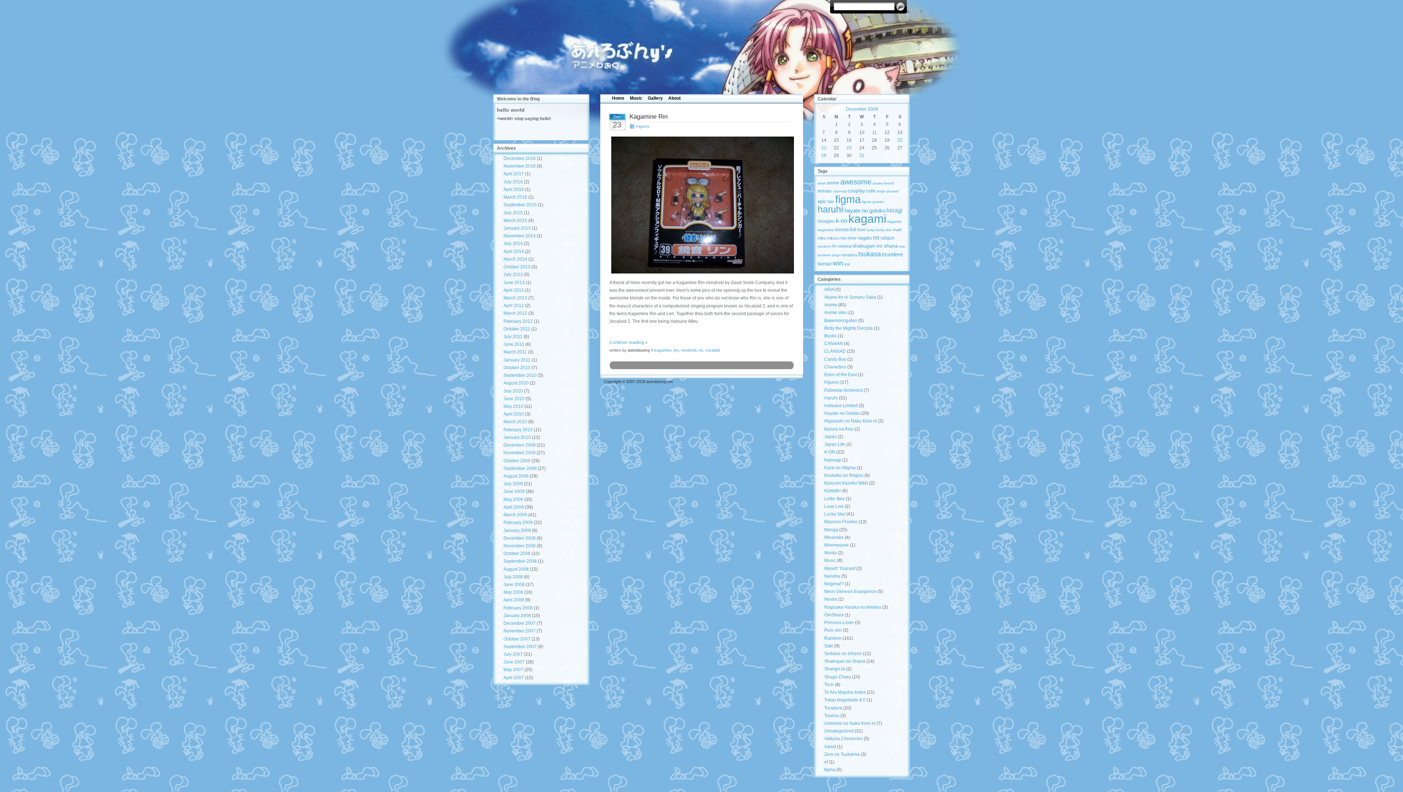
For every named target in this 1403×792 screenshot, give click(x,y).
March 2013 (515, 298)
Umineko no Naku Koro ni (849, 723)
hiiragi (894, 210)
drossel (892, 191)
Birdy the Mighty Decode (848, 328)
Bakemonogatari (840, 320)
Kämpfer (832, 490)
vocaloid (712, 350)
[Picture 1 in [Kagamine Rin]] (701, 205)
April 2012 (513, 305)
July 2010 (513, 391)
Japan (830, 436)
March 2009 (515, 514)
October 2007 (517, 639)
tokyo (836, 255)
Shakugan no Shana (844, 661)
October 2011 (516, 329)
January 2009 (517, 530)
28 (823, 155)
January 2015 (517, 228)
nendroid (688, 350)
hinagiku (826, 221)
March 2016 (515, 197)
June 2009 (514, 491)
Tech (829, 684)
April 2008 (513, 599)
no (876, 237)
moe (852, 238)
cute (870, 191)
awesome (855, 181)
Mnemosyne (836, 545)
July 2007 (513, 654)
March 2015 (515, 220)
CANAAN (833, 343)
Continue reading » (628, 342)
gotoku (878, 202)
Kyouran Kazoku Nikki (846, 483)
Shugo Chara (837, 677)
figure (866, 202)
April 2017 (513, 173)
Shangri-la (834, 669)
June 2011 (513, 344)
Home (618, 98)
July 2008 (513, 576)
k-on (841, 220)
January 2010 (517, 437)
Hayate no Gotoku (842, 413)
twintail (825, 263)
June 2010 (514, 398)
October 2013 (517, 266)
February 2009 (518, 522)
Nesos (830, 599)
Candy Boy (835, 359)
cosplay (856, 191)
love (861, 229)
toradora (849, 255)
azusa (877, 183)
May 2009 (513, 499)
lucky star (884, 230)
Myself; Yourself (839, 568)
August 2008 (516, 569)
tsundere (892, 254)
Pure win (833, 630)
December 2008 (519, 538)
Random (832, 638)
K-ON (829, 452)
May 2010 (513, 406)
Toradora (833, 708)
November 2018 (519, 166)
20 (899, 140)
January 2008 (517, 615)
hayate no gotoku (864, 210)
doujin (881, 191)
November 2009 (519, 452)
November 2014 (519, 235)
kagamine (663, 350)
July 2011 (512, 336)
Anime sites (835, 312)
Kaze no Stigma (840, 467)
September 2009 (520, 468)
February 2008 (518, 608)
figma (848, 199)
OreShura (834, 614)
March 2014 (515, 259)
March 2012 (515, 313)
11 (874, 132)
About (674, 98)
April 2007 (513, 677)
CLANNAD (835, 351)
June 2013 (514, 282)
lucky (871, 230)
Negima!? (834, 583)
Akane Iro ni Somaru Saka (850, 297)
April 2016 (513, 189)
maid (897, 229)
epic (822, 201)
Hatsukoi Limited (841, 405)
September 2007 (520, 646)
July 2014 (513, 243)
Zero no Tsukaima (842, 754)
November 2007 (519, 631)
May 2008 (513, 592)
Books (830, 335)
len (676, 350)
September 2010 (520, 375)
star (902, 246)
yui (846, 264)
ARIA (829, 289)
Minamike (834, 537)
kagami (867, 218)
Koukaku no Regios (843, 475)
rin (701, 350)
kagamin (894, 221)
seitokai (844, 246)
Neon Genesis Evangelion (850, 591)
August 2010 (516, 383)
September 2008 (520, 561)
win (838, 263)
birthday (825, 191)
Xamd (830, 746)
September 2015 (520, 204)
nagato (865, 238)
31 (861, 155)
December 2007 (519, 623)
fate (831, 201)
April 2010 (513, 414)
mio (843, 238)
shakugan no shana (875, 246)
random (824, 246)
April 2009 (513, 507)
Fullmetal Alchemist (843, 390)
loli (853, 229)
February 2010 (518, 429)
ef (826, 762)
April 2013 (513, 290)
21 (823, 147)
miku (822, 238)
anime (833, 182)
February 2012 (518, 321)
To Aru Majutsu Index (845, 692)
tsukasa (869, 254)
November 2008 (519, 545)
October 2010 (517, 367)
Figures (643, 126)
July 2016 (513, 181)
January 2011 (517, 360)
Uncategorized (838, 731)
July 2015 (513, 212)
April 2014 (513, 251)
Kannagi (832, 460)
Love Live (834, 506)
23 (849, 147)
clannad (840, 191)
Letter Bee (834, 498)
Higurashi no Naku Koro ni (850, 421)
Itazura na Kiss (838, 429)
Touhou (831, 715)
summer (824, 255)
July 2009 (513, 483)
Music (636, 98)
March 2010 (515, 421)
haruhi (830, 209)
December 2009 (519, 445)
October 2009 (517, 460)
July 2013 (513, 274)
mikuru (833, 238)
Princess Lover (839, 622)
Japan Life (834, 444)
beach (889, 183)
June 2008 (514, 584)
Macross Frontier (841, 521)
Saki (828, 645)
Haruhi (831, 398)
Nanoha (832, 576)
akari (822, 183)
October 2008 (517, 553)
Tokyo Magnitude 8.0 (845, 700)
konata (842, 229)
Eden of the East (840, 374)
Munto (830, 552)
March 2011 (515, 352)
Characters (835, 367)
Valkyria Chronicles (843, 738)
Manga (831, 529)
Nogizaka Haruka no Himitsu (852, 607)
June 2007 (514, 662)
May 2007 (513, 669)
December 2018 (519, 158)
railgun (887, 238)
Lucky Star (834, 514)
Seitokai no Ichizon (843, 653)
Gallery (655, 98)
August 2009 (516, 476)
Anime (830, 304)
